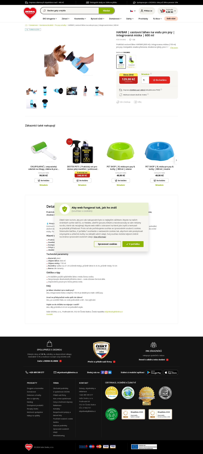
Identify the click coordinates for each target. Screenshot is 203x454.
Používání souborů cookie (63, 419)
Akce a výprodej (33, 398)
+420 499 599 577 (36, 372)
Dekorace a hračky (34, 395)
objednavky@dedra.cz (114, 311)
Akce (157, 18)
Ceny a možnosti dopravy (62, 402)
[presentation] (26, 160)
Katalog (30, 402)
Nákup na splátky (33, 415)
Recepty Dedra (32, 409)
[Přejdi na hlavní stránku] (30, 12)
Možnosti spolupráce (35, 412)
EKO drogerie (49, 18)
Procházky (143, 18)
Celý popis (174, 48)
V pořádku (134, 244)
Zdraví (65, 18)
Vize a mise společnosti (62, 398)
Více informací (100, 237)
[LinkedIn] (109, 372)
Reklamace (57, 405)
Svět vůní (171, 18)
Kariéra (56, 422)
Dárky (129, 18)
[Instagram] (106, 372)
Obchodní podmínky (60, 388)
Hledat (106, 10)
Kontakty (56, 409)
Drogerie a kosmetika (35, 388)
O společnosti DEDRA (61, 392)
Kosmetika (79, 18)
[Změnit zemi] (131, 10)
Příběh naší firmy (59, 395)
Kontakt (49, 314)
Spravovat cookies (107, 244)
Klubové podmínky (60, 425)
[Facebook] (102, 372)
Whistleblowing (58, 435)
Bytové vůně (96, 18)
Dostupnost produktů (35, 405)
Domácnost (114, 18)
